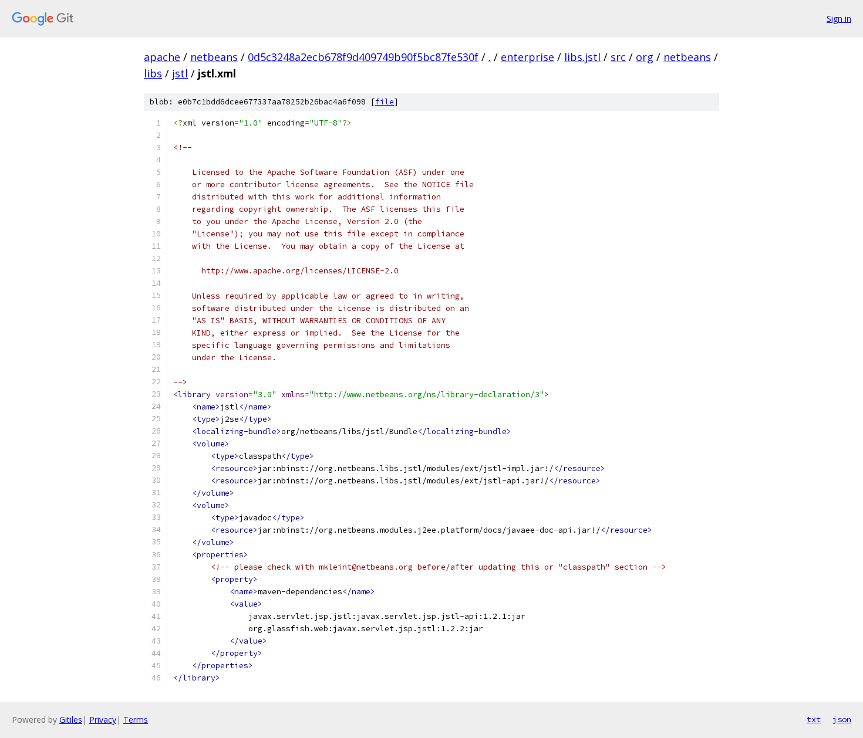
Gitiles (70, 719)
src (618, 57)
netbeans (214, 57)
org (644, 57)
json (841, 719)
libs (153, 73)
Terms (135, 719)
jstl (180, 73)
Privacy (102, 719)
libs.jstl (582, 57)
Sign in (839, 18)
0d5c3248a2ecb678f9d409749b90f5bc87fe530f (363, 57)
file (384, 102)
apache (162, 57)
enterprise (527, 57)
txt (814, 719)
